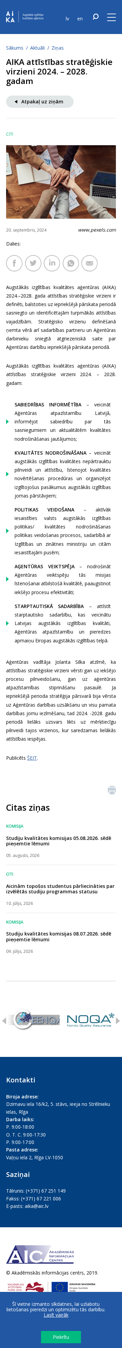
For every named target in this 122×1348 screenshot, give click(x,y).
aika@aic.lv (36, 1206)
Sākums (14, 48)
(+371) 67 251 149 (46, 1190)
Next (118, 1020)
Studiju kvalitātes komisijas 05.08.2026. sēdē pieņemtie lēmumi (58, 841)
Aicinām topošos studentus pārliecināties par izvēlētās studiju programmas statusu (60, 888)
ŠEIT (32, 758)
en (80, 18)
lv (67, 18)
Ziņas (58, 48)
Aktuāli (37, 48)
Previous (4, 1020)
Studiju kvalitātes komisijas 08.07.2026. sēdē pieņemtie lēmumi (58, 936)
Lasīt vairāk (56, 1315)
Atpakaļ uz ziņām (42, 101)
